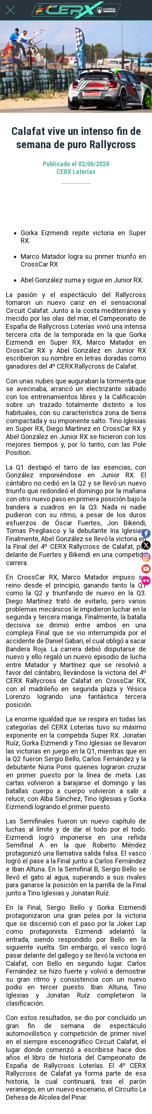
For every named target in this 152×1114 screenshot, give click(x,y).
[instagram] (146, 557)
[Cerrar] (10, 10)
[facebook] (146, 533)
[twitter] (146, 545)
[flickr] (146, 580)
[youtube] (146, 568)
